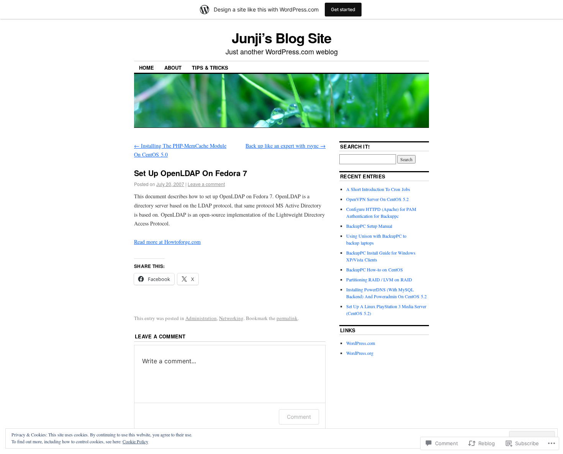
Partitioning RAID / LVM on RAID (379, 279)
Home (146, 67)
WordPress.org (359, 353)
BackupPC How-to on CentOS (374, 269)
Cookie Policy (135, 441)
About (173, 67)
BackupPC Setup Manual (369, 226)
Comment (299, 416)
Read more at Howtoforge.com (167, 241)
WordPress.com (360, 343)
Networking (231, 318)
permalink (287, 318)
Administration (201, 318)
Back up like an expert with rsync (285, 145)
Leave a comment (206, 184)
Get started (343, 9)
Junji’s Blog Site (282, 37)
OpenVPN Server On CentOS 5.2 (377, 199)
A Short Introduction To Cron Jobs (378, 189)
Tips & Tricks (210, 67)
